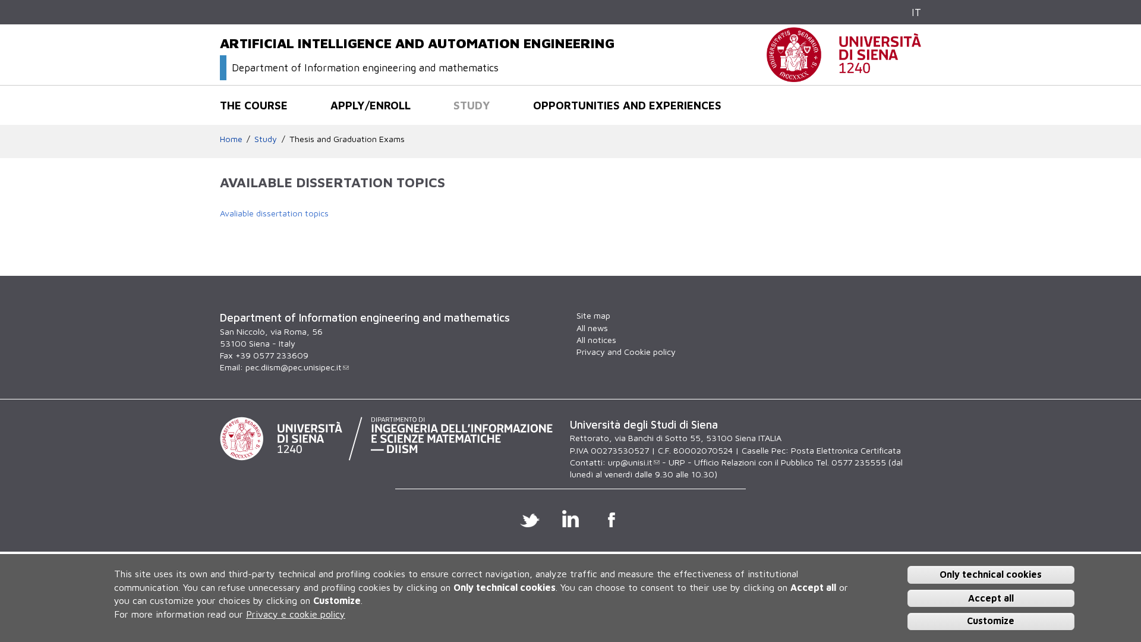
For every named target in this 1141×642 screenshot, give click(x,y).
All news (592, 328)
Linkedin (570, 518)
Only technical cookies (991, 574)
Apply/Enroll (370, 105)
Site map (593, 315)
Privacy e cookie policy (295, 613)
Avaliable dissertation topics (274, 213)
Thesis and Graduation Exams (347, 139)
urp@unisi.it (630, 462)
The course (254, 105)
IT (916, 12)
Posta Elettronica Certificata (846, 450)
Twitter (529, 518)
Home (231, 139)
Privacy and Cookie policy (626, 352)
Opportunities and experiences (627, 105)
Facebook (611, 518)
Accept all (991, 597)
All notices (596, 340)
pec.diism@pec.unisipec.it (293, 367)
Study (471, 105)
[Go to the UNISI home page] (844, 76)
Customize (990, 620)
